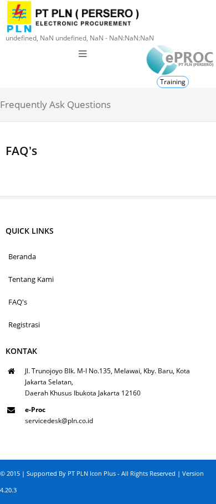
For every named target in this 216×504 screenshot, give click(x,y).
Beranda (22, 256)
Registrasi (24, 325)
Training (173, 81)
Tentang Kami (31, 279)
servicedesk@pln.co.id (59, 420)
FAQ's (17, 302)
